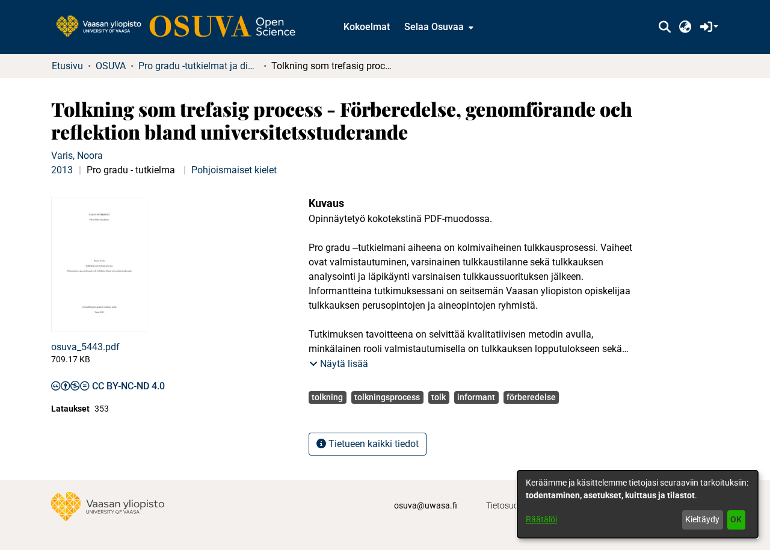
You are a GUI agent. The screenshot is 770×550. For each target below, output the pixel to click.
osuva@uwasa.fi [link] (425, 505)
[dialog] (637, 504)
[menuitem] (437, 27)
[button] (664, 27)
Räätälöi (541, 519)
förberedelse (531, 397)
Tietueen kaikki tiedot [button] (372, 444)
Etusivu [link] (67, 66)
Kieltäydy (702, 519)
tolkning (327, 397)
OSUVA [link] (111, 66)
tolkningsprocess (387, 397)
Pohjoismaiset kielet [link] (234, 170)
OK (736, 519)
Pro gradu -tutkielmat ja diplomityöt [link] (198, 66)
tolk (438, 397)
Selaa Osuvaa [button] (434, 26)
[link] (181, 27)
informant (476, 397)
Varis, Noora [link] (77, 155)
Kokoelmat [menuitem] (366, 26)
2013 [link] (62, 170)
